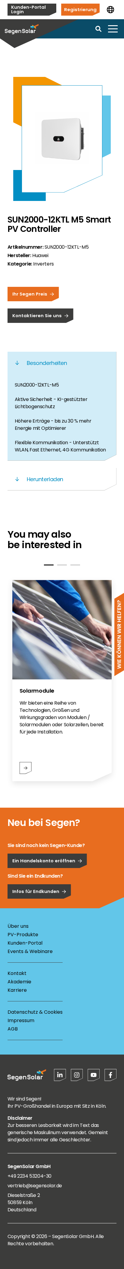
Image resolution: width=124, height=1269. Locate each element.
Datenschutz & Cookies (35, 1012)
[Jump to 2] (62, 565)
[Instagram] (77, 1075)
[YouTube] (94, 1075)
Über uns (18, 926)
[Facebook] (110, 1075)
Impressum (21, 1020)
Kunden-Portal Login (28, 9)
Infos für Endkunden (35, 891)
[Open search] (98, 29)
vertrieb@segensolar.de (35, 1185)
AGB (13, 1028)
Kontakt (17, 973)
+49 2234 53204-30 (29, 1176)
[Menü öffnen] (113, 29)
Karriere (17, 990)
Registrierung (80, 9)
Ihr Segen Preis (29, 294)
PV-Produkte (23, 934)
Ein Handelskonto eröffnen (43, 861)
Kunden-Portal (25, 943)
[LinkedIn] (60, 1075)
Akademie (19, 981)
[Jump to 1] (49, 565)
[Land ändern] (110, 10)
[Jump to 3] (75, 565)
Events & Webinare (30, 951)
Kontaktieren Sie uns (37, 315)
